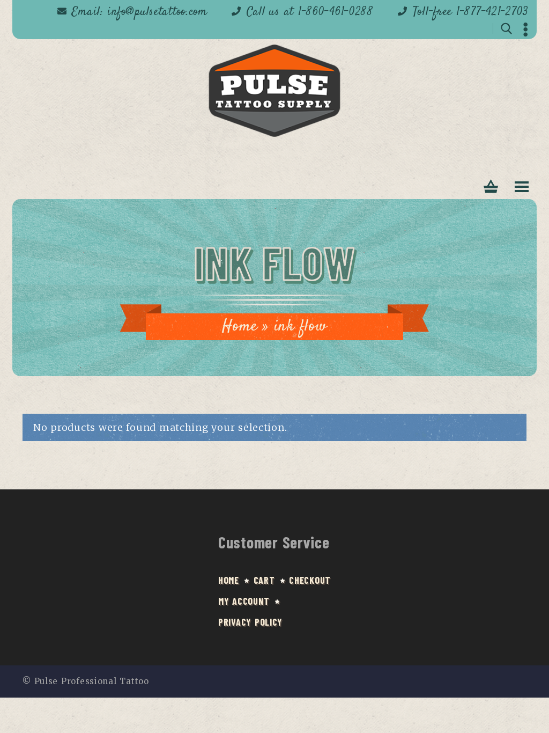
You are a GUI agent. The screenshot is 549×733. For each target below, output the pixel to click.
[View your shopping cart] (491, 187)
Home (239, 326)
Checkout (310, 580)
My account (243, 601)
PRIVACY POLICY (250, 622)
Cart (264, 580)
